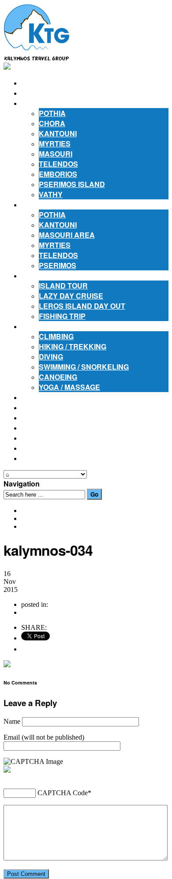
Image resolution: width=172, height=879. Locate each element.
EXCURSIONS (44, 275)
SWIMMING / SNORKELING (84, 367)
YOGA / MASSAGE (69, 387)
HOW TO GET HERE (54, 417)
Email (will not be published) (44, 737)
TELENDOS (58, 164)
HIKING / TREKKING (72, 346)
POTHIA (52, 113)
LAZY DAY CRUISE (71, 296)
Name (12, 721)
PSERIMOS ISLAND (72, 184)
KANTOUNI (58, 133)
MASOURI (55, 154)
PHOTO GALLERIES (55, 428)
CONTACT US (44, 458)
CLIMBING (56, 336)
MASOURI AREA (67, 235)
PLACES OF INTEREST (60, 397)
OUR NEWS (40, 438)
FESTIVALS (40, 407)
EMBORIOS (58, 174)
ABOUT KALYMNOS (55, 103)
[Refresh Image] (27, 769)
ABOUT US (40, 93)
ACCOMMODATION (53, 204)
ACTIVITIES (40, 326)
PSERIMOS (57, 265)
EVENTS (35, 448)
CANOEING (58, 377)
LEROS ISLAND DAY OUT (82, 306)
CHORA (52, 123)
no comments (39, 612)
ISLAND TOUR (63, 286)
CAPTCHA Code (62, 793)
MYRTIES (55, 143)
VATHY (51, 194)
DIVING (51, 357)
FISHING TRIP (62, 316)
